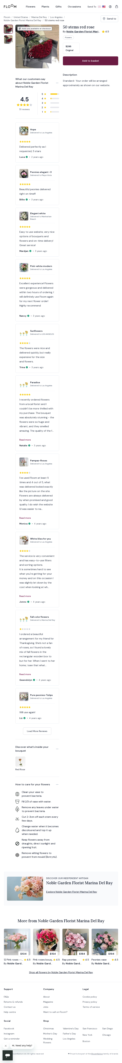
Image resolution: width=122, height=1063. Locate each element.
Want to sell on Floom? (55, 1012)
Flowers (68, 37)
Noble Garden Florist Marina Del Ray (22, 20)
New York (87, 1034)
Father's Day (69, 1033)
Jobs (45, 1006)
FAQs (6, 996)
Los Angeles (69, 1038)
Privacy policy (90, 1001)
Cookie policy (90, 996)
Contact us (10, 1006)
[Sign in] (110, 6)
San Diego (107, 1028)
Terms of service (91, 1006)
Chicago (106, 1034)
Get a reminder (12, 1038)
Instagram (9, 1033)
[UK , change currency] (99, 6)
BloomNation (97, 1054)
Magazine (48, 1001)
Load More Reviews (37, 731)
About (46, 996)
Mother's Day (50, 1033)
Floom (7, 17)
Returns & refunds (13, 1001)
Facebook (9, 1028)
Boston (86, 1041)
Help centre (10, 1012)
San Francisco (90, 1028)
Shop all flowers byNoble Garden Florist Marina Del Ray (61, 972)
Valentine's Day (71, 1028)
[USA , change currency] (103, 6)
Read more (25, 439)
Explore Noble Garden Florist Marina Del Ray (71, 891)
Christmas (48, 1028)
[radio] (71, 48)
